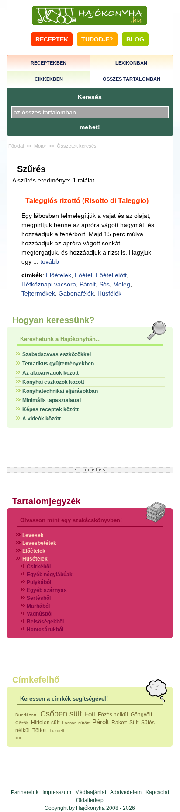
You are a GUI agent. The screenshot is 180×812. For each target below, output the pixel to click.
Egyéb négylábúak (50, 574)
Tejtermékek (38, 293)
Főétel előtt (111, 275)
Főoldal (16, 145)
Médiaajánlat (90, 792)
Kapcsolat (157, 792)
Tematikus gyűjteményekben (58, 364)
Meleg (121, 284)
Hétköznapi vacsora (48, 284)
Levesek (33, 535)
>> (18, 738)
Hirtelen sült (45, 722)
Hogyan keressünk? (53, 320)
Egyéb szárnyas (47, 590)
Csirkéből (39, 567)
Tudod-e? (97, 39)
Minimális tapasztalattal (51, 400)
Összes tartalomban (131, 79)
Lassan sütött (76, 722)
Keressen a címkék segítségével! (64, 698)
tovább (49, 261)
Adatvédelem (126, 792)
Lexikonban (131, 62)
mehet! (90, 127)
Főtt (89, 714)
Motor (40, 145)
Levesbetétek (39, 543)
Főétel (83, 275)
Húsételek (35, 559)
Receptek (51, 39)
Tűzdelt (56, 730)
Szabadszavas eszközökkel (56, 354)
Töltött (39, 730)
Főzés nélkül (113, 715)
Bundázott (26, 714)
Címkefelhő (35, 680)
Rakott (119, 722)
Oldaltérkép (90, 800)
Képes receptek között (50, 409)
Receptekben (48, 62)
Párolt (88, 284)
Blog (135, 39)
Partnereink (24, 792)
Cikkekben (49, 79)
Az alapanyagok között (50, 373)
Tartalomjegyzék (46, 501)
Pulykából (39, 582)
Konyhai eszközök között (53, 382)
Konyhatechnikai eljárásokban (60, 391)
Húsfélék (109, 293)
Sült (133, 722)
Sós (104, 284)
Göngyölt (141, 715)
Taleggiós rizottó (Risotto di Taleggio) (87, 200)
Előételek (58, 275)
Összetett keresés (77, 145)
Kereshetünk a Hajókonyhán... (60, 339)
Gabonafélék (76, 293)
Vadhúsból (39, 614)
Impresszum (56, 792)
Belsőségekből (45, 622)
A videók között (41, 419)
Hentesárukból (45, 629)
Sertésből (39, 598)
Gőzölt (21, 722)
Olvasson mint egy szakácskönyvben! (71, 520)
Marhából (38, 606)
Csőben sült (61, 713)
